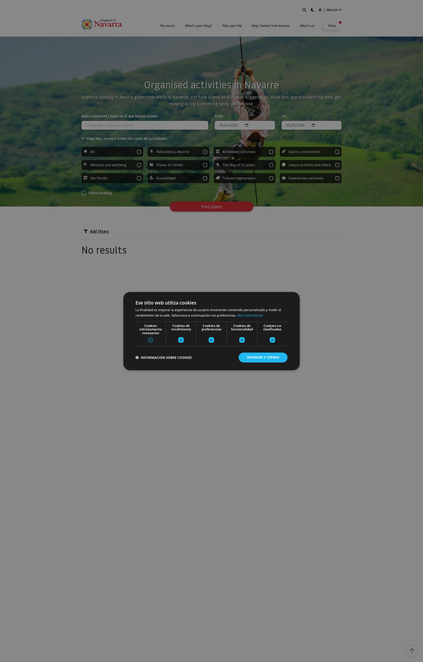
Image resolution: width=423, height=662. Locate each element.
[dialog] (211, 331)
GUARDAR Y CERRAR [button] (263, 357)
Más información (250, 315)
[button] (163, 358)
